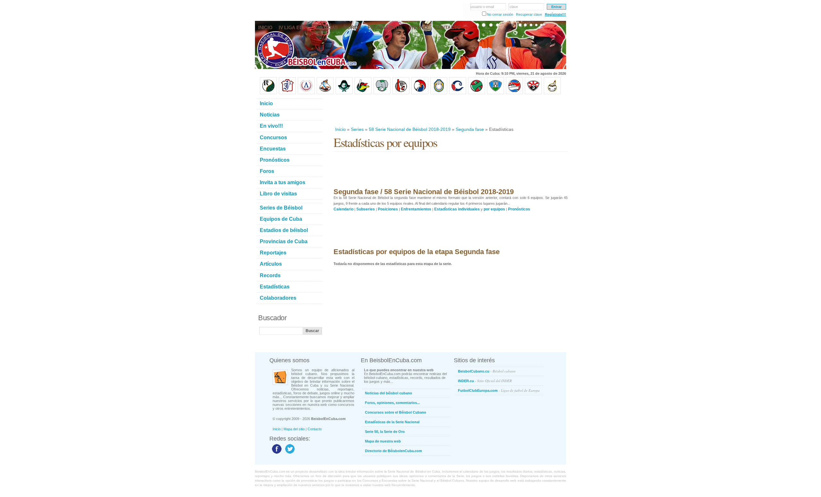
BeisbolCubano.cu (487, 371)
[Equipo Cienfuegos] (382, 93)
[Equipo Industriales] (287, 93)
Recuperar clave (529, 14)
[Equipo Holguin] (495, 93)
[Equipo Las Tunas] (476, 93)
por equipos (494, 209)
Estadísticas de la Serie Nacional (392, 422)
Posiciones (388, 209)
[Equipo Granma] (514, 93)
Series (357, 129)
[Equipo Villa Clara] (401, 93)
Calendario (343, 209)
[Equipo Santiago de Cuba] (533, 93)
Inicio (340, 129)
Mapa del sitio (294, 429)
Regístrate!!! (555, 14)
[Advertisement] (450, 110)
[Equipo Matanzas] (363, 93)
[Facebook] (276, 453)
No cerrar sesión (500, 14)
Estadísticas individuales (457, 209)
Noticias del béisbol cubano (388, 393)
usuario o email (482, 7)
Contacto (315, 429)
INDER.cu (485, 380)
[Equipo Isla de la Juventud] (344, 93)
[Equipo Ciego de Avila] (438, 93)
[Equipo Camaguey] (457, 93)
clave (514, 7)
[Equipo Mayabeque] (325, 93)
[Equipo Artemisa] (306, 93)
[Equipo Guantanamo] (552, 93)
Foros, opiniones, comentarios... (392, 403)
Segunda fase (470, 129)
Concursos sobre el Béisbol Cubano (395, 412)
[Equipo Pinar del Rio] (268, 93)
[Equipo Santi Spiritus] (419, 93)
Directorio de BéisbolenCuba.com (393, 451)
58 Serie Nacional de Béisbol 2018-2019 (410, 129)
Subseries (365, 209)
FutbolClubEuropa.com (499, 390)
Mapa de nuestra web (383, 441)
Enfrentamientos (416, 209)
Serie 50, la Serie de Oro (385, 431)
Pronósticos (519, 209)
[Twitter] (289, 453)
